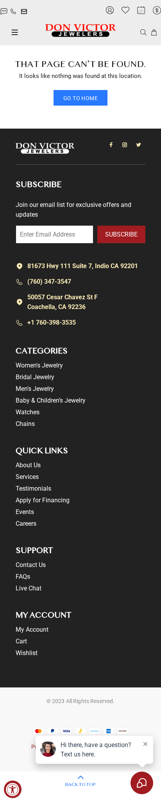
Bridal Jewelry (35, 377)
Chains (25, 423)
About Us (28, 465)
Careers (26, 523)
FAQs (23, 576)
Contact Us (31, 565)
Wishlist (27, 653)
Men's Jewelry (35, 388)
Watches (27, 412)
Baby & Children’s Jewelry (51, 400)
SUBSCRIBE (121, 234)
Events (25, 512)
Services (27, 476)
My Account (32, 629)
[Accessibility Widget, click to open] (12, 789)
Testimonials (33, 488)
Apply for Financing (43, 500)
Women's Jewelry (39, 365)
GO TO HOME (80, 98)
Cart (21, 641)
